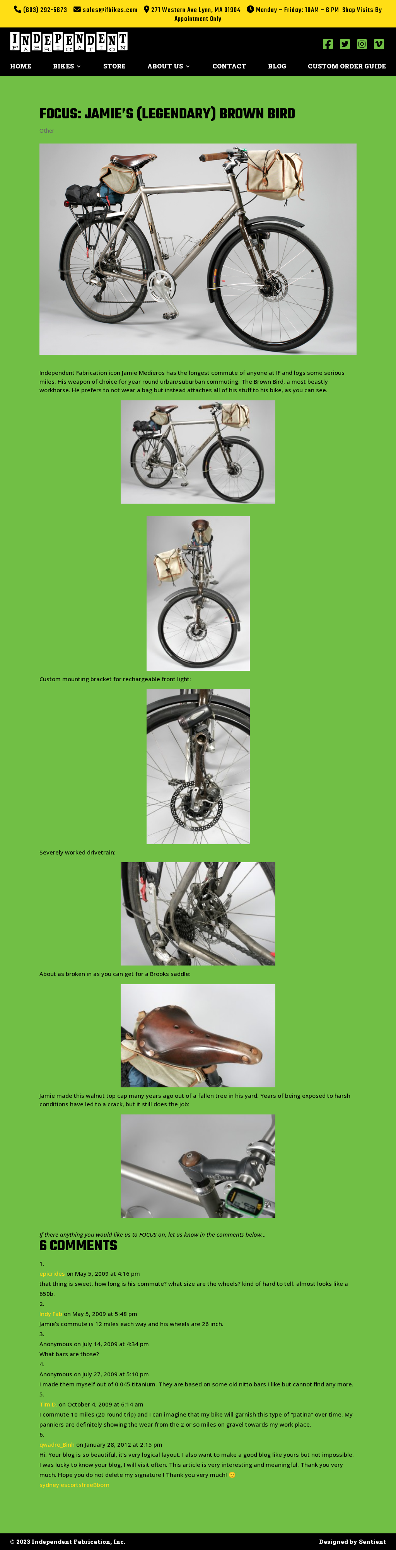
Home (20, 66)
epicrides (52, 1273)
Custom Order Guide (347, 66)
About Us (165, 66)
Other (46, 130)
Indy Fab (50, 1314)
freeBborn (95, 1484)
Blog (277, 66)
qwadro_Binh (57, 1444)
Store (114, 66)
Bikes (63, 66)
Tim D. (48, 1404)
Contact (229, 66)
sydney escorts (60, 1484)
